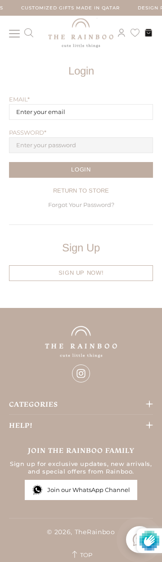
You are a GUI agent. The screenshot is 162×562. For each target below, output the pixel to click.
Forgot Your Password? (81, 204)
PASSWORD (26, 132)
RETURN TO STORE (81, 190)
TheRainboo (81, 33)
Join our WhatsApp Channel (88, 489)
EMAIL (18, 99)
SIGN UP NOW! (81, 272)
